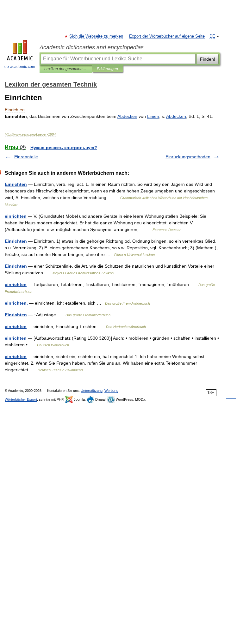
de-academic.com (19, 66)
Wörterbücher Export (21, 399)
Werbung (111, 390)
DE (212, 36)
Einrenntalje (26, 156)
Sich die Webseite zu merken (96, 36)
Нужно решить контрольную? (63, 147)
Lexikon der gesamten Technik (65, 69)
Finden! (207, 59)
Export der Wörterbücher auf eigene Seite (167, 36)
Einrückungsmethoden (187, 156)
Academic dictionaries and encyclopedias (92, 47)
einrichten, (16, 303)
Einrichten (16, 184)
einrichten (16, 216)
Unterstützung (92, 390)
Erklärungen (107, 69)
